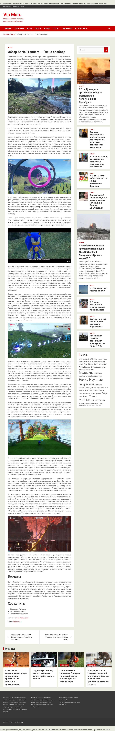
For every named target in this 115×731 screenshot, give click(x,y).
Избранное (17, 622)
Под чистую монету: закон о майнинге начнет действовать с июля (43, 674)
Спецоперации (96, 393)
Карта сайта (81, 29)
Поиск (106, 49)
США (95, 390)
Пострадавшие (90, 388)
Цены (101, 403)
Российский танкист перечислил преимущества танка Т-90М (97, 340)
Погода (81, 388)
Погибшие (99, 385)
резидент (98, 406)
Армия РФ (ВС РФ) (85, 361)
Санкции (101, 390)
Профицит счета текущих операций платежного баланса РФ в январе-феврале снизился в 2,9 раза (98, 677)
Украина (93, 396)
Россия (88, 390)
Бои (85, 364)
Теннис (85, 396)
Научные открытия (91, 382)
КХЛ (92, 369)
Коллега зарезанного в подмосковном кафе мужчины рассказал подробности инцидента (97, 140)
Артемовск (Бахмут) (98, 361)
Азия (95, 359)
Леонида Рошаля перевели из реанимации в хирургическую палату (56, 637)
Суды (80, 396)
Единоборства (84, 367)
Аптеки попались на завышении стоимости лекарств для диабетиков (98, 161)
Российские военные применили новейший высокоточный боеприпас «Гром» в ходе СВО (91, 252)
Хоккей (101, 400)
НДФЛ (101, 376)
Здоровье (19, 29)
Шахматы (82, 406)
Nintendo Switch (84, 359)
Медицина (86, 373)
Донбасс (104, 364)
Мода (38, 29)
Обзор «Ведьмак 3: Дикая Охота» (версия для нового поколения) (21, 637)
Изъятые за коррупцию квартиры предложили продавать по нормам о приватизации (16, 677)
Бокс (90, 364)
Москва (82, 376)
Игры (29, 29)
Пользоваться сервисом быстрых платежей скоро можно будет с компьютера (70, 676)
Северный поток (84, 393)
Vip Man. (12, 14)
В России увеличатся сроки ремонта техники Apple (97, 306)
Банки (81, 364)
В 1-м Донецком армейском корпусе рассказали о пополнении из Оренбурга (90, 95)
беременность (91, 406)
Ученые (85, 400)
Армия (8, 29)
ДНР (100, 364)
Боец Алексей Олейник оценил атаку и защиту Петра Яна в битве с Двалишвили (98, 201)
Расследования (102, 388)
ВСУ (96, 364)
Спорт (56, 29)
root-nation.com (22, 618)
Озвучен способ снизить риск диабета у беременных (98, 323)
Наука (47, 29)
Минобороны (98, 373)
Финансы (67, 29)
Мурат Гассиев (92, 376)
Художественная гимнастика (88, 403)
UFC (91, 359)
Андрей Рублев (102, 359)
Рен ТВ (81, 391)
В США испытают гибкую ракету (99, 289)
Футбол (94, 400)
